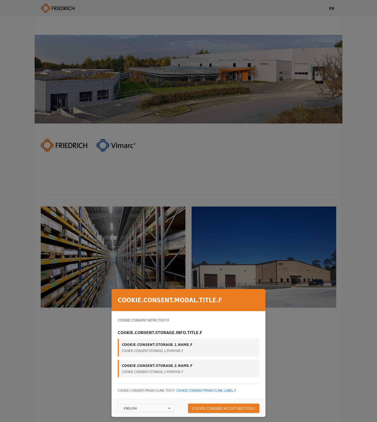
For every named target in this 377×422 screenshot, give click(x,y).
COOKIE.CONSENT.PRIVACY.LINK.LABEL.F (206, 390)
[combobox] (146, 408)
